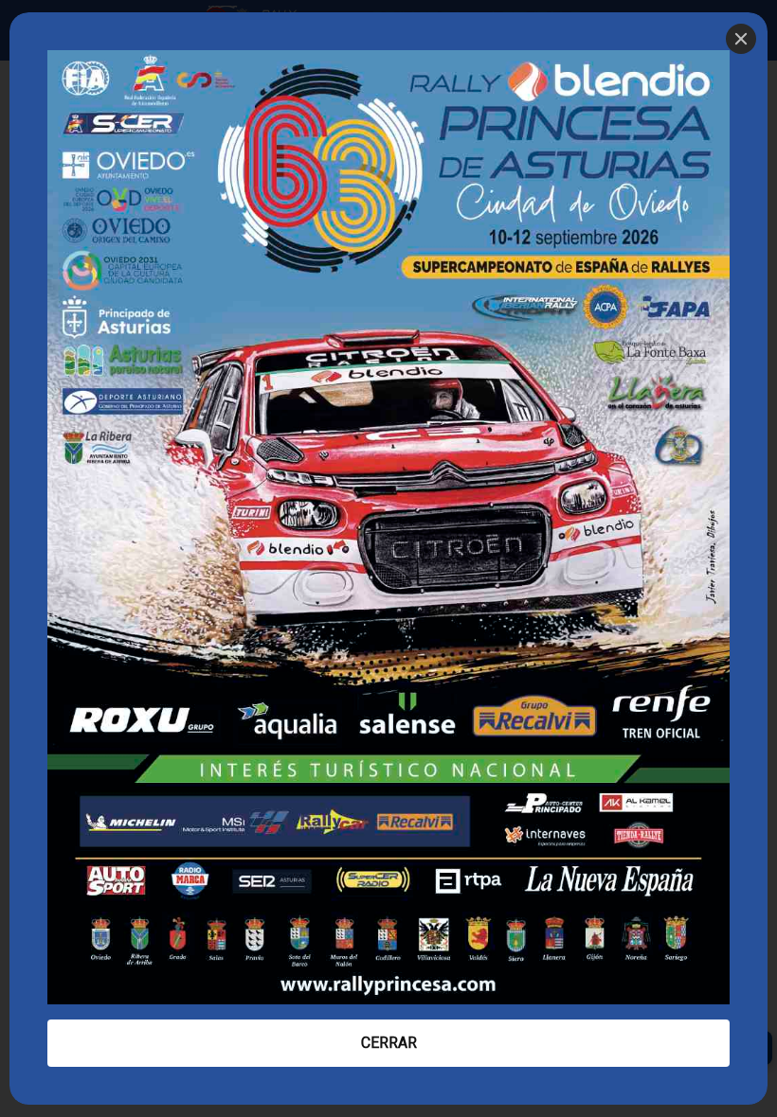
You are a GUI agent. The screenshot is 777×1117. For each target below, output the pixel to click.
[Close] (741, 39)
